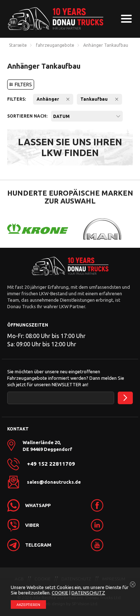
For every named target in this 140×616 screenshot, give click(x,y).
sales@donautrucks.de (54, 481)
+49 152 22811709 (51, 464)
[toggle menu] (126, 18)
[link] (97, 505)
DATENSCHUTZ (88, 592)
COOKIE (60, 592)
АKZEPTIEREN (28, 605)
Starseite (18, 45)
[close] (132, 584)
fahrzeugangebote (55, 45)
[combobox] (87, 116)
